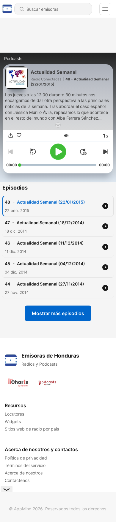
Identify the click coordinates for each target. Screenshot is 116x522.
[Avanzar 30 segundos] (83, 151)
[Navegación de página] (105, 9)
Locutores (14, 413)
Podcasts (13, 58)
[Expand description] (58, 125)
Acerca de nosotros (24, 472)
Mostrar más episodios (58, 313)
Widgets (13, 421)
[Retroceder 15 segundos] (32, 151)
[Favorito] (18, 135)
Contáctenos (17, 480)
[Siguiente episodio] (105, 151)
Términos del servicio (25, 465)
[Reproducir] (58, 152)
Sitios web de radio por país (32, 428)
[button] (66, 135)
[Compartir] (10, 135)
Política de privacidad (26, 457)
